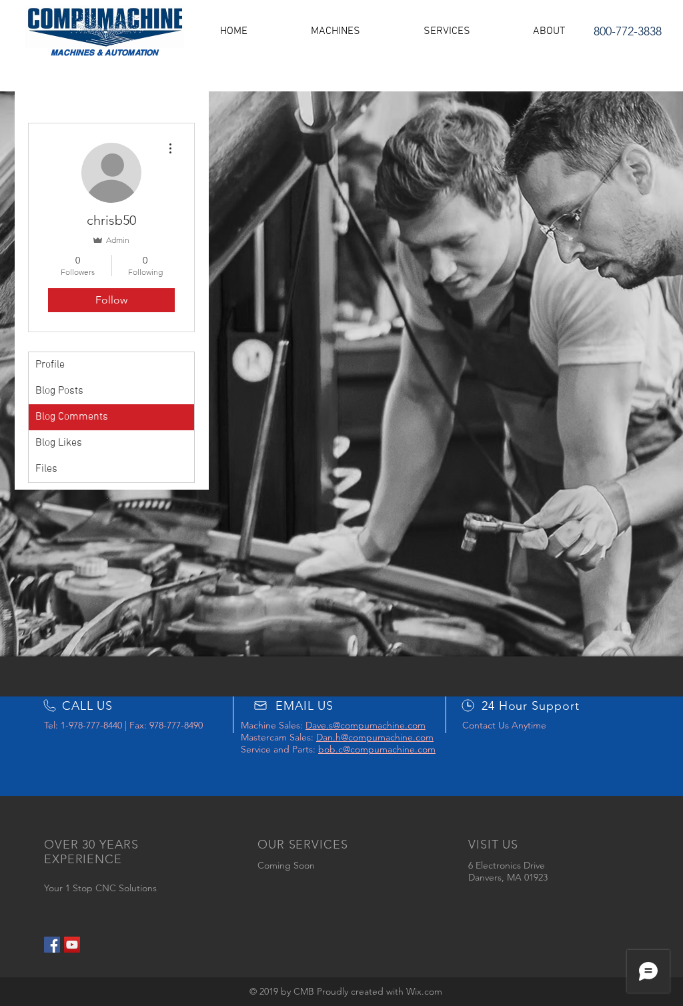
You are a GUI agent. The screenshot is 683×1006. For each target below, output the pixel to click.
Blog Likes (58, 443)
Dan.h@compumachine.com (375, 737)
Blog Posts (59, 391)
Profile (50, 365)
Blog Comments (71, 417)
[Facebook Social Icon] (52, 945)
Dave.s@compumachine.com (365, 725)
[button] (335, 31)
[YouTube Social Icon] (72, 945)
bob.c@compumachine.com (377, 749)
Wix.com (424, 991)
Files (46, 469)
